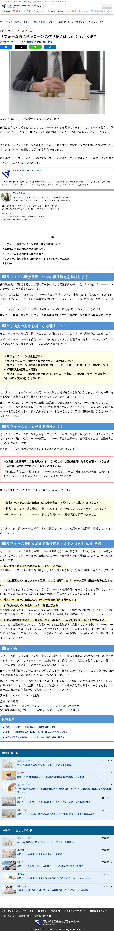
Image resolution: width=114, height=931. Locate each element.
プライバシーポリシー (75, 910)
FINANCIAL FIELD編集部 (21, 41)
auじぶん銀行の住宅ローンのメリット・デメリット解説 (45, 765)
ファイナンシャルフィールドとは (17, 910)
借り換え (41, 11)
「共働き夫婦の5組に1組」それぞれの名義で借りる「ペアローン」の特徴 (52, 890)
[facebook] (6, 47)
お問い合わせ (7, 916)
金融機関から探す (103, 11)
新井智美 (47, 41)
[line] (35, 47)
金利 (8, 11)
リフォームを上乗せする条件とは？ (22, 253)
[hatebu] (50, 47)
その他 (85, 11)
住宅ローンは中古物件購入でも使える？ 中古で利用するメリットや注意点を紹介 (56, 814)
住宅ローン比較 (38, 22)
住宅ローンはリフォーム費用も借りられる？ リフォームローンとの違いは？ (53, 802)
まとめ (7, 263)
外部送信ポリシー (98, 910)
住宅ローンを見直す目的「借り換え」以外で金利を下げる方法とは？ (50, 866)
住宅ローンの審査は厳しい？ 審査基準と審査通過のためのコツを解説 (50, 777)
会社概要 (42, 910)
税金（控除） (57, 11)
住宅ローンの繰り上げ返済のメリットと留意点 (39, 854)
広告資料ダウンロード (44, 916)
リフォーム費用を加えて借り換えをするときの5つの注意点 (35, 258)
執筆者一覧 (24, 916)
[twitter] (21, 47)
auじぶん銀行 (26, 761)
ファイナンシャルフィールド (14, 22)
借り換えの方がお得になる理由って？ (24, 249)
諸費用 (73, 11)
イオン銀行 (25, 785)
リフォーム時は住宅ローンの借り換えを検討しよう (31, 244)
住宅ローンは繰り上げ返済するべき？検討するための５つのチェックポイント (54, 878)
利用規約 (55, 910)
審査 (18, 11)
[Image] (9, 763)
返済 (28, 11)
